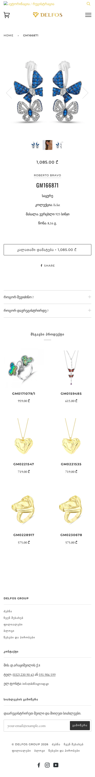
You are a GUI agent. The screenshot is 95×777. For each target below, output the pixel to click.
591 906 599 (47, 674)
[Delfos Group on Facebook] (38, 766)
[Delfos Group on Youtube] (56, 766)
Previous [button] (12, 92)
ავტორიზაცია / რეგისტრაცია (31, 4)
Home (8, 35)
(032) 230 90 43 (23, 674)
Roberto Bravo (47, 175)
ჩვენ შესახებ (13, 618)
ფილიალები (13, 624)
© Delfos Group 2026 (30, 744)
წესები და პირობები (19, 637)
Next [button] (82, 92)
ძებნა (8, 611)
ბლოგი (9, 630)
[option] (47, 92)
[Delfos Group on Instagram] (47, 766)
